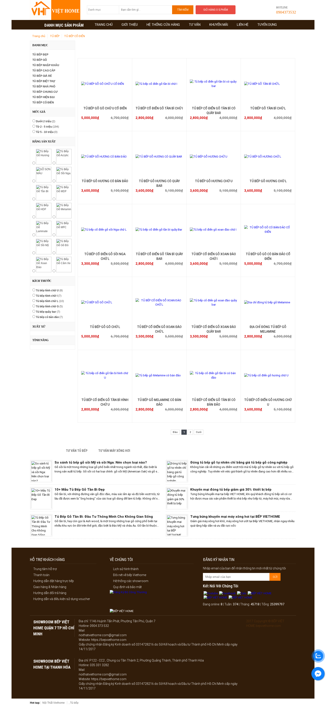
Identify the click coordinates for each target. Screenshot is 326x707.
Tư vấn (194, 25)
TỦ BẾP (54, 36)
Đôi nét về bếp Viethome (129, 575)
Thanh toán (41, 575)
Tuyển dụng (267, 25)
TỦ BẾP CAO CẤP (43, 70)
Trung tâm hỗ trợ (45, 569)
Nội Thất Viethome (53, 702)
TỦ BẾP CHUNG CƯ (45, 91)
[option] (95, 472)
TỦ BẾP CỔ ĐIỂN (74, 36)
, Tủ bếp (74, 702)
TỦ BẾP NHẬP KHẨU (45, 65)
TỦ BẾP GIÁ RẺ (42, 75)
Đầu (175, 432)
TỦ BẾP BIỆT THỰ (43, 81)
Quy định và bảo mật (127, 587)
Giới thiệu (130, 25)
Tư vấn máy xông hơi (114, 451)
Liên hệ (242, 25)
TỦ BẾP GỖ (39, 59)
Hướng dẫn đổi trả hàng (49, 593)
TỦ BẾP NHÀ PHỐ (43, 86)
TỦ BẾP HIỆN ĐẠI (43, 97)
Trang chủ (103, 25)
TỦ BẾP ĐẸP (40, 54)
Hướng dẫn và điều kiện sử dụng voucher (61, 599)
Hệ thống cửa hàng (163, 25)
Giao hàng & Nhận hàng (49, 587)
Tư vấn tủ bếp (76, 451)
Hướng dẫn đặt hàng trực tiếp (53, 581)
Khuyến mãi (218, 25)
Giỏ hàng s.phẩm (215, 9)
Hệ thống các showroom (130, 581)
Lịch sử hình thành (126, 569)
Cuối (198, 432)
